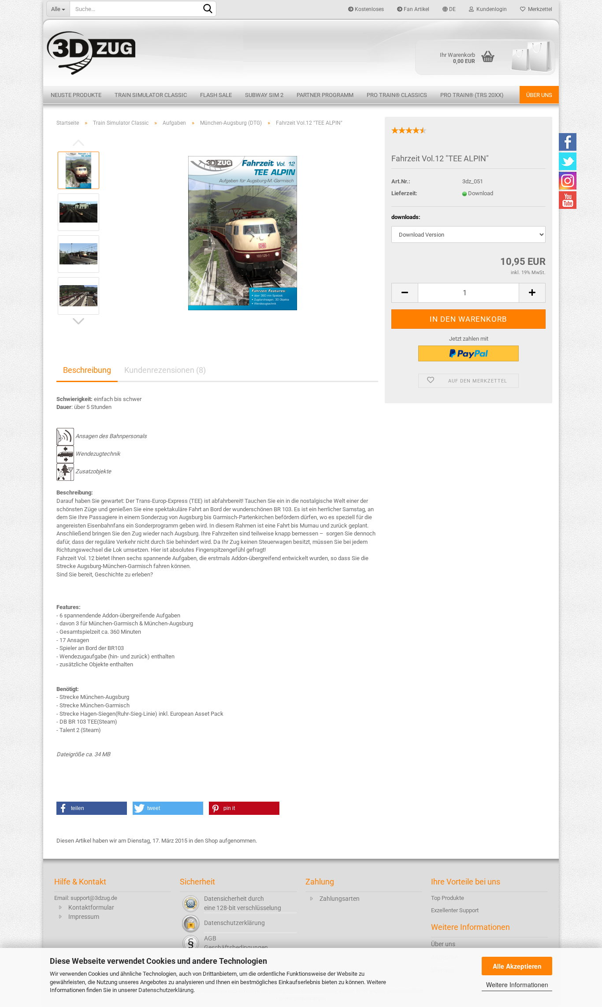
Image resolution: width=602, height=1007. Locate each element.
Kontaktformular (91, 907)
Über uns (539, 95)
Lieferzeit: (404, 193)
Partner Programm (325, 95)
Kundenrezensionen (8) (165, 370)
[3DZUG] (301, 52)
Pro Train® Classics (397, 95)
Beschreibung (87, 370)
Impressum (83, 916)
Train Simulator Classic (151, 95)
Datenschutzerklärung (165, 990)
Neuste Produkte (76, 95)
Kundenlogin (490, 9)
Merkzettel (538, 9)
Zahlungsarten (340, 898)
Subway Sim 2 (264, 95)
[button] (91, 808)
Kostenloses (368, 9)
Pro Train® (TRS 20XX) (472, 95)
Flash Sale (216, 95)
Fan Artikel (415, 9)
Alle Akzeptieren (517, 966)
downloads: (405, 217)
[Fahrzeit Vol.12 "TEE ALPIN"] (242, 232)
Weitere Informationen (517, 984)
